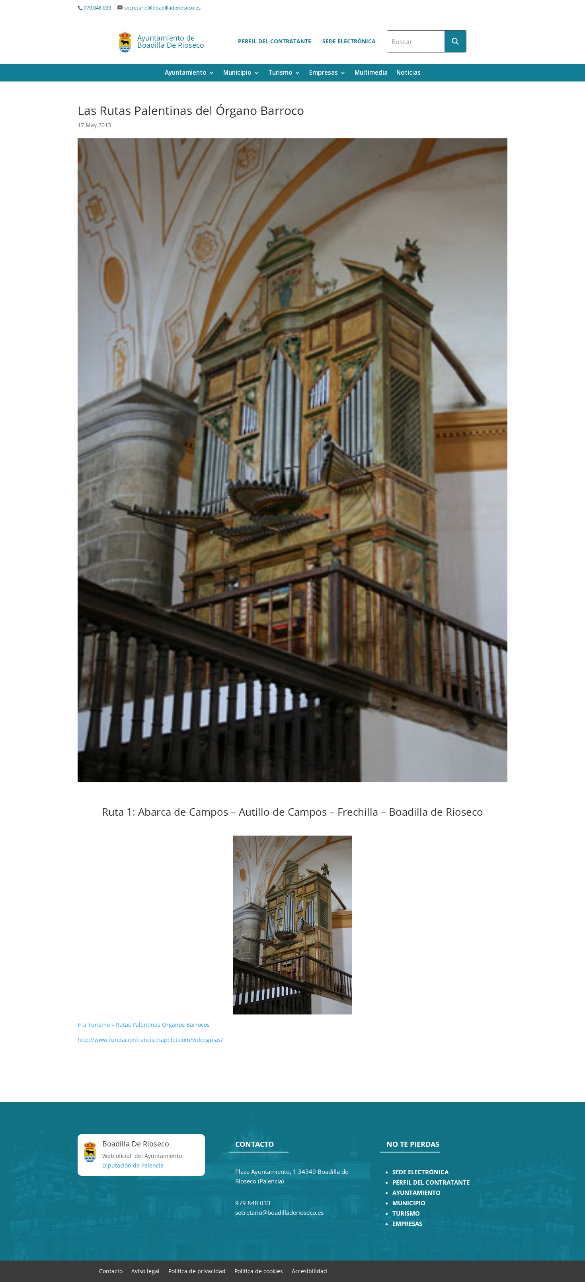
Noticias (408, 73)
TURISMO (406, 1213)
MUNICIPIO (408, 1203)
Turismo (280, 73)
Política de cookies (258, 1270)
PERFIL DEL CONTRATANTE (431, 1182)
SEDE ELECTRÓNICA (420, 1172)
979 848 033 (97, 7)
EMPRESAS (407, 1224)
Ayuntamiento (186, 73)
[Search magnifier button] (455, 41)
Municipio (237, 73)
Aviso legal (145, 1270)
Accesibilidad (309, 1270)
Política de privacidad (197, 1270)
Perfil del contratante (274, 41)
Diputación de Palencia (133, 1165)
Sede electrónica (349, 41)
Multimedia (371, 73)
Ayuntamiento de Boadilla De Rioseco (170, 41)
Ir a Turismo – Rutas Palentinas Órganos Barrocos (144, 1024)
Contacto (111, 1270)
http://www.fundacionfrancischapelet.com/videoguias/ (150, 1039)
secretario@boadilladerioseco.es (162, 7)
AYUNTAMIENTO (416, 1193)
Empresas (323, 73)
